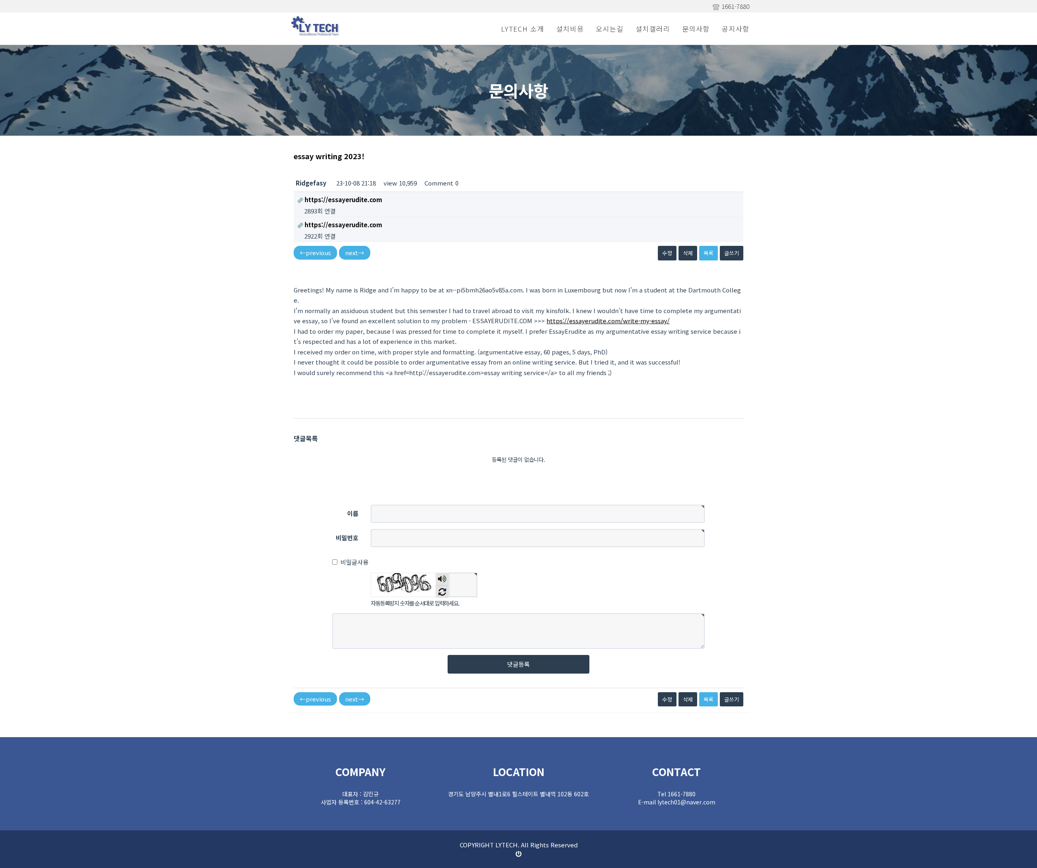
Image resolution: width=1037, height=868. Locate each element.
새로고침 (442, 591)
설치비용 (570, 28)
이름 (352, 513)
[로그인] (519, 853)
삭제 (688, 253)
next (354, 252)
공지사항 (735, 28)
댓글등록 (518, 664)
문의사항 (696, 28)
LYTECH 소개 (522, 28)
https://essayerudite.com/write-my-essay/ (608, 320)
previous (315, 252)
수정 (667, 253)
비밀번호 (347, 537)
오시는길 (609, 28)
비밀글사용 (354, 562)
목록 (708, 253)
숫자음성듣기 (442, 579)
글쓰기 (731, 253)
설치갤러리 (653, 28)
